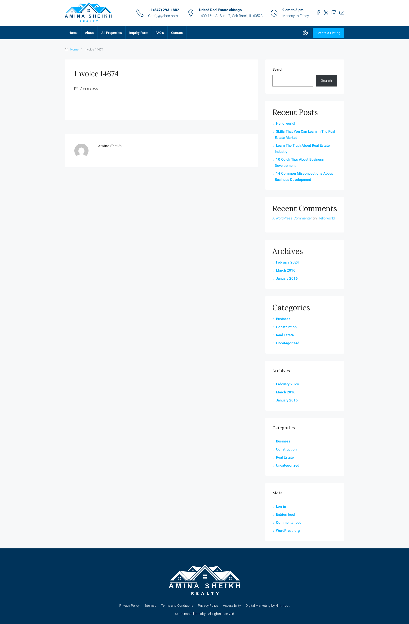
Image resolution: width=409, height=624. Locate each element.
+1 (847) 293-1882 (163, 10)
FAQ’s (160, 33)
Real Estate (285, 335)
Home (73, 33)
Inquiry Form (138, 33)
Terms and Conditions (177, 605)
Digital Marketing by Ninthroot (268, 605)
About (89, 33)
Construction (286, 327)
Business (283, 319)
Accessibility (232, 605)
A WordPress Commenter (292, 218)
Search (277, 69)
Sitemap (150, 605)
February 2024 (287, 262)
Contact (177, 33)
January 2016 (287, 278)
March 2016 (285, 270)
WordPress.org (288, 530)
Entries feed (285, 514)
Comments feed (288, 522)
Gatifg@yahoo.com (163, 16)
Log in (281, 506)
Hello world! (285, 123)
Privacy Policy (129, 605)
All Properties (111, 33)
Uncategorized (287, 343)
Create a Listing (328, 33)
